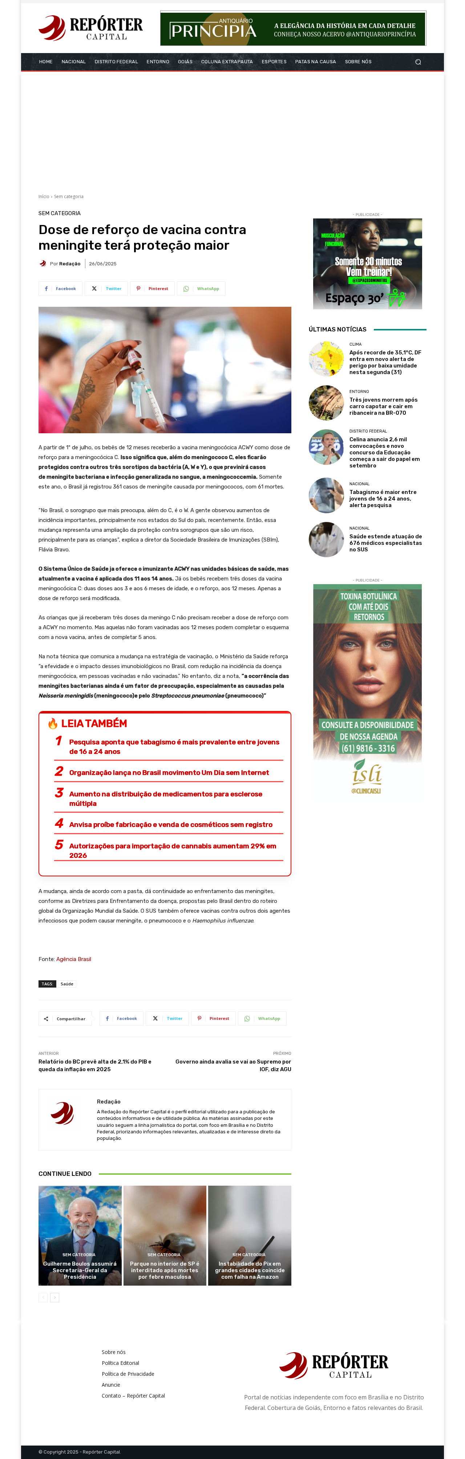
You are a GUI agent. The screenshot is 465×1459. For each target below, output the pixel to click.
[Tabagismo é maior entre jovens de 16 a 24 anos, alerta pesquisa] (326, 495)
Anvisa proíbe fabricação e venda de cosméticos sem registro (170, 824)
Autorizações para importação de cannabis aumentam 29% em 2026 (172, 851)
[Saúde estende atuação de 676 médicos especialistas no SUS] (326, 539)
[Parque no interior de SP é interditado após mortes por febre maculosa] (165, 1235)
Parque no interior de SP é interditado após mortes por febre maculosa (164, 1270)
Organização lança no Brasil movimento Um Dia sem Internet (169, 772)
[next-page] (54, 1297)
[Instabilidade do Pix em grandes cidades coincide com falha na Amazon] (249, 1235)
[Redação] (44, 263)
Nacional (359, 484)
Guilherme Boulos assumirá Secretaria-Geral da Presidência (80, 1270)
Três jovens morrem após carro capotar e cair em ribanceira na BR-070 (383, 406)
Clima (355, 344)
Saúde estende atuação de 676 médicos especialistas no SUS (385, 543)
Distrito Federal (368, 431)
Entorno (359, 392)
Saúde (67, 983)
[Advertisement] (232, 130)
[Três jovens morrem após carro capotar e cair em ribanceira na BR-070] (326, 403)
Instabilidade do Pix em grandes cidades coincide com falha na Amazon (250, 1270)
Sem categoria (69, 196)
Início (44, 196)
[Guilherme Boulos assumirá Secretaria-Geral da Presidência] (80, 1235)
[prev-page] (43, 1297)
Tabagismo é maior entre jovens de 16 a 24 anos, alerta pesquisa (383, 499)
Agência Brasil (73, 959)
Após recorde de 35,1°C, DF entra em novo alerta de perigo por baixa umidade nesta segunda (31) (385, 362)
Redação (69, 263)
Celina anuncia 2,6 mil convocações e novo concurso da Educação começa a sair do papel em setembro (384, 452)
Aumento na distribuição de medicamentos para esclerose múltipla (165, 799)
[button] (417, 62)
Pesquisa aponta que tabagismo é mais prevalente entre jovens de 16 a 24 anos (174, 747)
